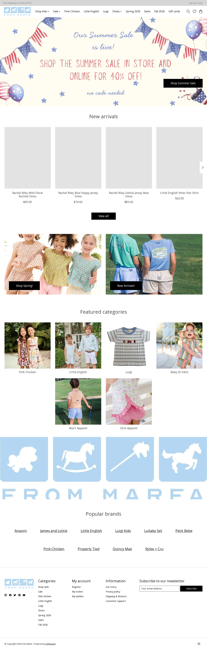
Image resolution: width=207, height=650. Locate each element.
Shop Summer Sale (183, 83)
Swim (147, 11)
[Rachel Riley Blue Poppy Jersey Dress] (78, 158)
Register (76, 586)
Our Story (111, 586)
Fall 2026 (159, 11)
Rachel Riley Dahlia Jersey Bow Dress (129, 194)
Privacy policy (113, 591)
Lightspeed (50, 644)
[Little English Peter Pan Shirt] (179, 158)
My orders (77, 591)
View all (103, 216)
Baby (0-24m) (179, 372)
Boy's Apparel (78, 428)
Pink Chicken (72, 11)
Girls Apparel (128, 428)
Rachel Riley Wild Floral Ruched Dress (27, 194)
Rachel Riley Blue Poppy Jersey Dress (78, 194)
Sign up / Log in (196, 3)
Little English (91, 11)
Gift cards (174, 11)
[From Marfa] (17, 11)
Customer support (116, 601)
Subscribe (191, 588)
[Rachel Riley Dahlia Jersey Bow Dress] (129, 158)
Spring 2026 (133, 11)
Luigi (106, 11)
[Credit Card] (199, 644)
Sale (40, 591)
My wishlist (78, 596)
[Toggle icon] (188, 11)
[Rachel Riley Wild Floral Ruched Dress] (28, 158)
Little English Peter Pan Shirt (179, 193)
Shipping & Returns (116, 596)
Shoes (41, 610)
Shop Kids (43, 586)
